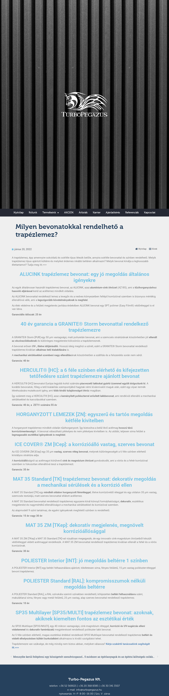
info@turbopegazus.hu (89, 689)
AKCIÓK (69, 212)
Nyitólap (19, 212)
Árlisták (83, 212)
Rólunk (33, 212)
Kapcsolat (149, 212)
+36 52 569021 (67, 685)
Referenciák (132, 212)
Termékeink (49, 212)
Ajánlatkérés (113, 212)
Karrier (96, 212)
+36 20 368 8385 (88, 685)
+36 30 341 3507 (110, 685)
